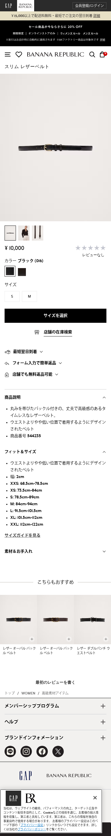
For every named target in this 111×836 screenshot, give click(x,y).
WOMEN (28, 693)
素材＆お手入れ (18, 551)
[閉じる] (95, 797)
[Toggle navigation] (7, 54)
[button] (89, 6)
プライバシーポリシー (32, 829)
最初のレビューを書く (55, 683)
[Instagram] (26, 751)
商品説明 (12, 397)
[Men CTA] (90, 33)
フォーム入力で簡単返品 (34, 363)
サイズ (11, 285)
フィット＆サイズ (20, 452)
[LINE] (10, 751)
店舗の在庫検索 (58, 332)
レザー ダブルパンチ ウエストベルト (93, 651)
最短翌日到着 (25, 352)
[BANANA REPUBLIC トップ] (55, 54)
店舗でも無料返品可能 (32, 374)
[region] (51, 811)
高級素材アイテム (55, 693)
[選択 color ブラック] (10, 271)
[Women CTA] (70, 33)
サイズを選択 (55, 316)
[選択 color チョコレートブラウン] (22, 272)
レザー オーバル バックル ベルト (19, 651)
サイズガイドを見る (22, 536)
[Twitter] (58, 751)
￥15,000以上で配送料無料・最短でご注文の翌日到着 (55, 16)
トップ (10, 693)
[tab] (55, 351)
